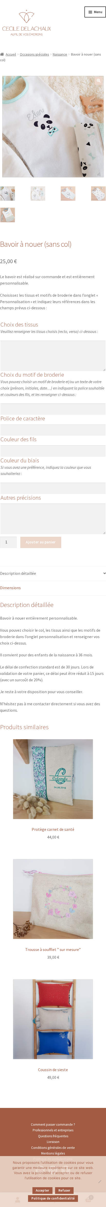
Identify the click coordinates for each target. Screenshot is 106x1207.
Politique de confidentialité (53, 1198)
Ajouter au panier (41, 542)
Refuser (64, 1190)
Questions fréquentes (53, 1136)
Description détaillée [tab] (18, 573)
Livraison (53, 1142)
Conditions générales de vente (53, 1148)
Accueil (11, 54)
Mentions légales (53, 1153)
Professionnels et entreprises (53, 1130)
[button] (99, 81)
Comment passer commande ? (53, 1124)
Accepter (42, 1190)
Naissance (60, 54)
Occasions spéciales (34, 54)
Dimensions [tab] (10, 587)
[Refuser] (99, 1181)
